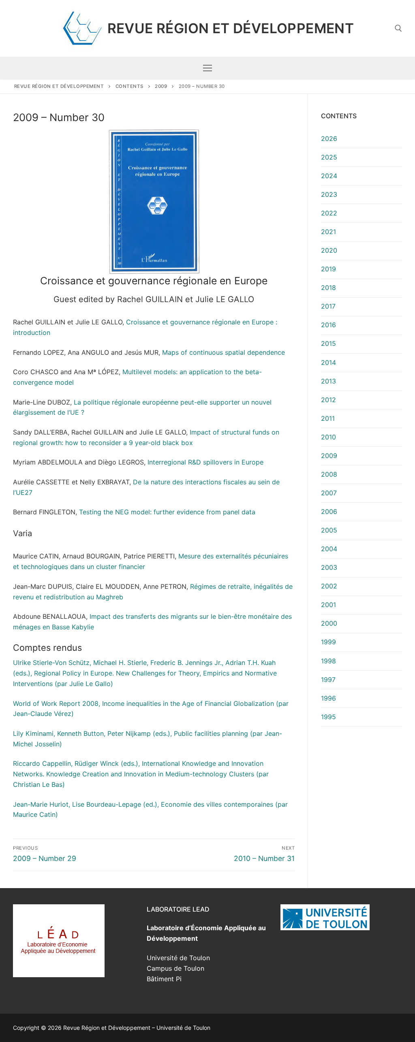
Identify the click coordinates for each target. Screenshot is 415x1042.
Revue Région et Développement (230, 28)
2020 (329, 250)
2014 (328, 362)
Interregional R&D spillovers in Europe (205, 462)
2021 (328, 232)
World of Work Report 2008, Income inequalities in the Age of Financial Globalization (143, 703)
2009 (329, 456)
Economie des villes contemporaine (215, 804)
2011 (328, 418)
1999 (328, 642)
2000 (329, 623)
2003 (329, 567)
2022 (329, 213)
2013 (328, 381)
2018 (328, 287)
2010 (328, 437)
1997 (328, 679)
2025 (329, 157)
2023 (329, 194)
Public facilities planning (211, 733)
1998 (328, 661)
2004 (329, 549)
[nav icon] (207, 68)
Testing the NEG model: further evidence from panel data (167, 512)
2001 (328, 605)
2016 (328, 325)
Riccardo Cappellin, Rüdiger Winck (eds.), (76, 763)
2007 (329, 493)
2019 (328, 269)
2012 (328, 400)
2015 (328, 343)
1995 (328, 717)
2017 (328, 306)
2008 (329, 474)
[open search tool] (398, 28)
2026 (329, 138)
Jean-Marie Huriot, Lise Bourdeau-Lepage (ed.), (87, 804)
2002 (329, 586)
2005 (329, 530)
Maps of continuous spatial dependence (223, 352)
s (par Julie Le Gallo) (81, 684)
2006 (329, 511)
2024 (329, 176)
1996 (328, 698)
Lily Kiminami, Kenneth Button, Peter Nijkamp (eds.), (93, 733)
